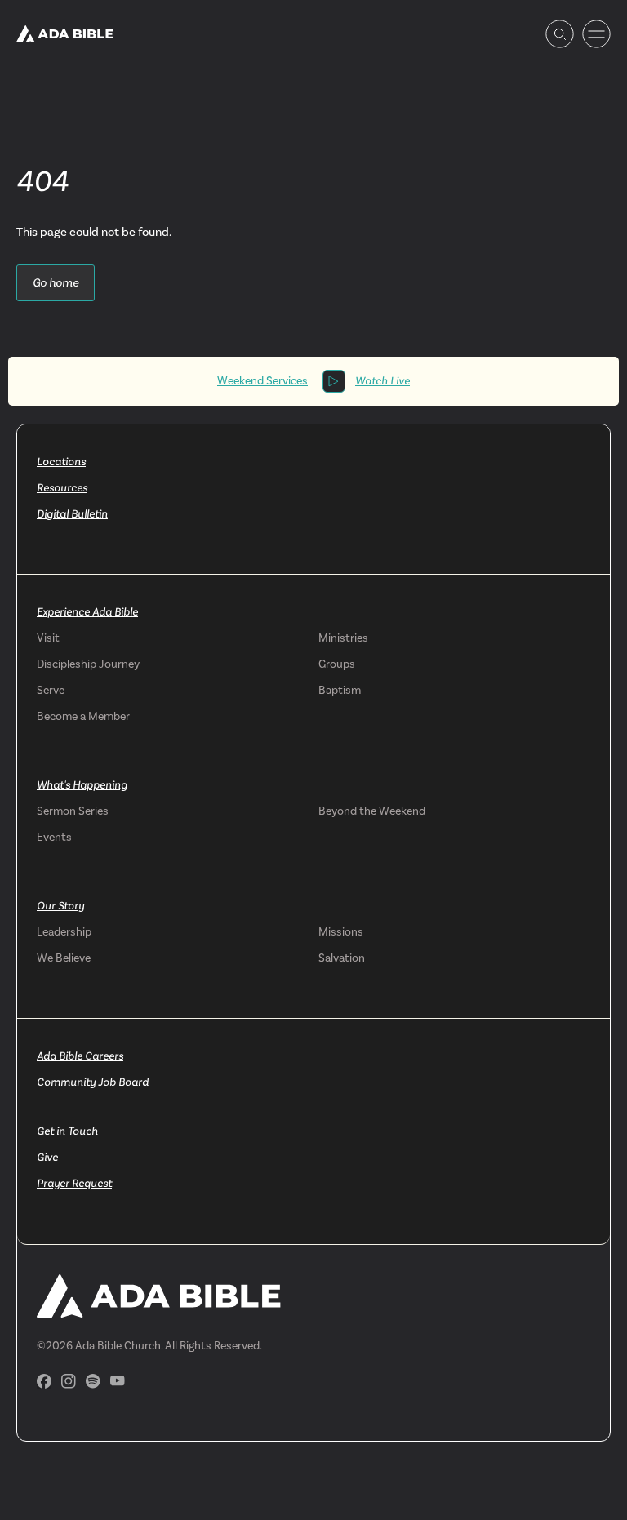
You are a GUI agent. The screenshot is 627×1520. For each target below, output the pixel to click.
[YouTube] (117, 1381)
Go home (55, 282)
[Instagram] (68, 1381)
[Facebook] (44, 1381)
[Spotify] (93, 1381)
